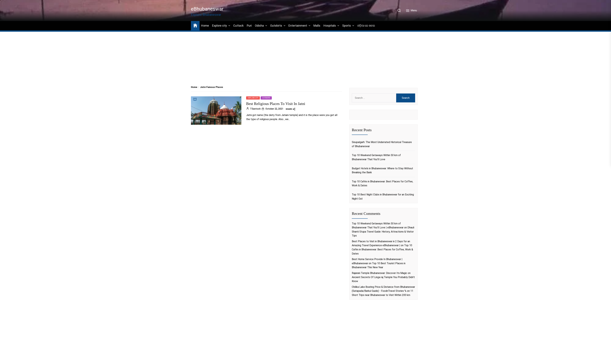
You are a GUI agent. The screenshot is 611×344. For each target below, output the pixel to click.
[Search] (399, 10)
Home (205, 25)
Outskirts (276, 25)
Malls (316, 25)
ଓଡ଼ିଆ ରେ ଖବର (366, 25)
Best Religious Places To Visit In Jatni (275, 104)
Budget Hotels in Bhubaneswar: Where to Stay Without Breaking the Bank (382, 170)
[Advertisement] (305, 54)
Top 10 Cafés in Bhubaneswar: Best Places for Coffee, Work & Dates (382, 183)
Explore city (219, 25)
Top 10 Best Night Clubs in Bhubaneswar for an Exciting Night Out (383, 196)
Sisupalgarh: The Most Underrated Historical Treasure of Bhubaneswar (382, 144)
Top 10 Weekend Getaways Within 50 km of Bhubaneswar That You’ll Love (376, 157)
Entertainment (297, 25)
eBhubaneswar (207, 9)
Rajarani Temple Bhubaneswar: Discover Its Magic (379, 273)
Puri (249, 25)
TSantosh (255, 109)
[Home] (195, 25)
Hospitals (329, 25)
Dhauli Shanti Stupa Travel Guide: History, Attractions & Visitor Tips (383, 231)
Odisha (259, 25)
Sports (346, 25)
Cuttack (238, 25)
